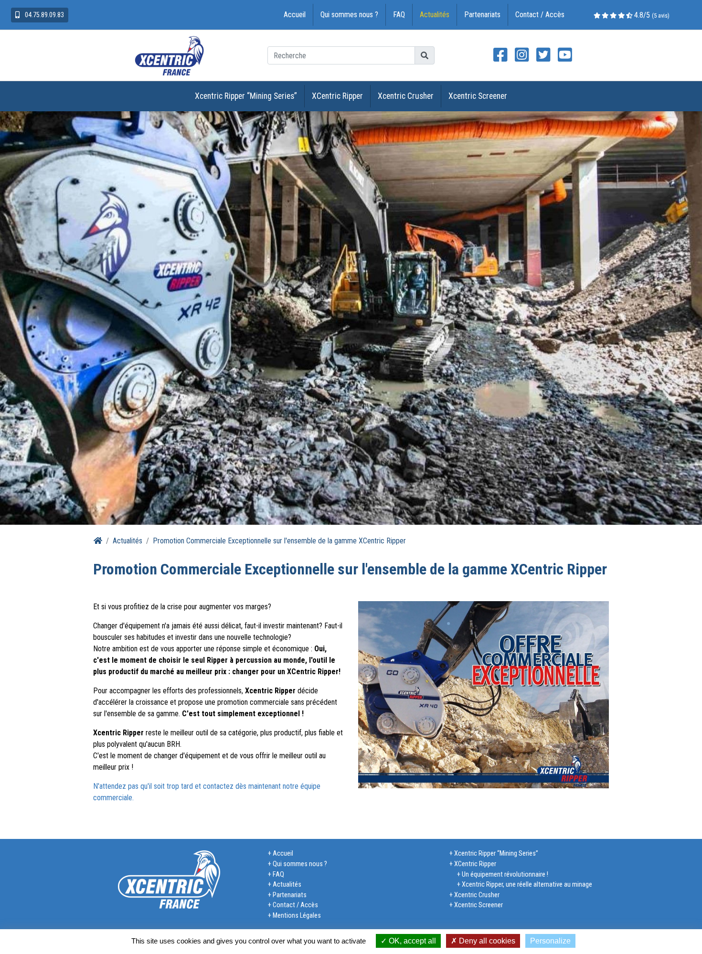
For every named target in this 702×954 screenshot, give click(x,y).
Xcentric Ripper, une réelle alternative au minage (527, 884)
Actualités (434, 14)
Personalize (550, 941)
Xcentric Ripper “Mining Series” (246, 96)
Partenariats (482, 14)
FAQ (399, 14)
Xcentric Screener (477, 96)
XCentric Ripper (337, 96)
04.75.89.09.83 (43, 15)
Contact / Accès (539, 14)
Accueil (295, 14)
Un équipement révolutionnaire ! (505, 874)
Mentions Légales (297, 916)
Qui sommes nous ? (349, 14)
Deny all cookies (486, 941)
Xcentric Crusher (406, 96)
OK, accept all (411, 941)
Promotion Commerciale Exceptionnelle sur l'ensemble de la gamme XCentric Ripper (279, 540)
